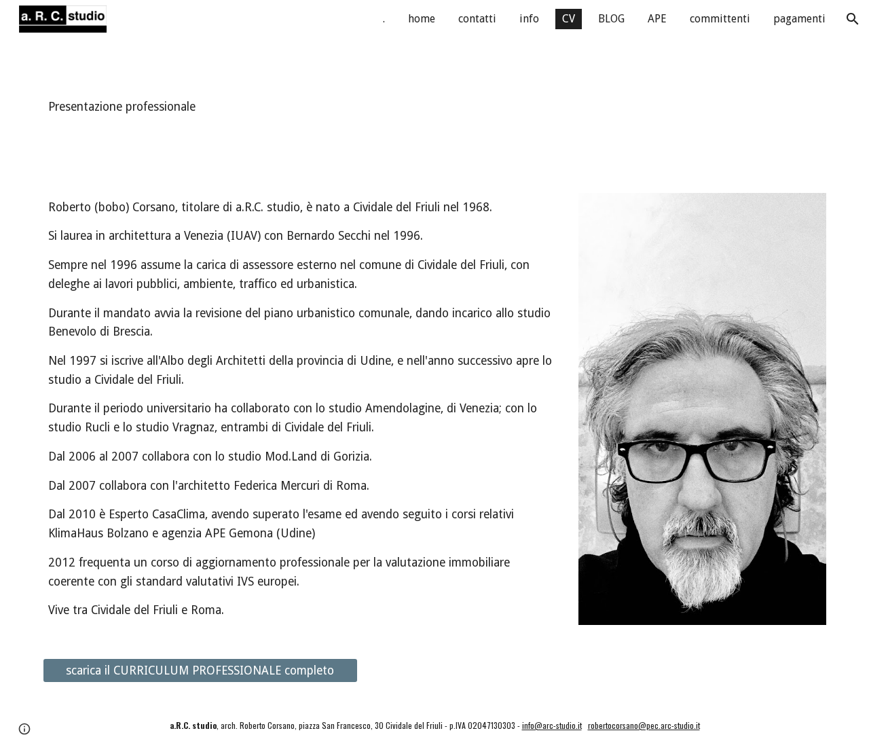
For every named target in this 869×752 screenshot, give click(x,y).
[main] (434, 107)
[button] (852, 19)
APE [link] (657, 18)
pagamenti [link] (799, 18)
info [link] (529, 18)
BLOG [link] (611, 18)
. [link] (384, 18)
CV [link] (568, 18)
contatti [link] (477, 18)
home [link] (421, 18)
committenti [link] (720, 18)
